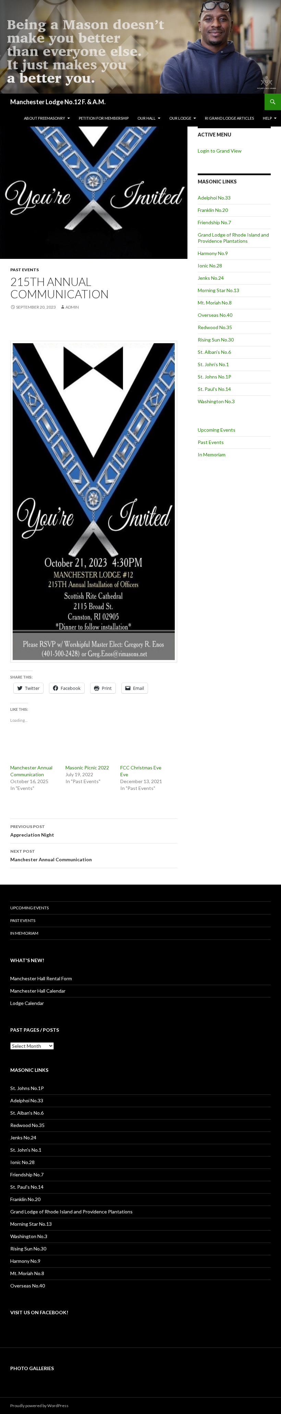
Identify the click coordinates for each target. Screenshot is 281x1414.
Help (267, 118)
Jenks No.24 (211, 278)
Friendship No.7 (214, 222)
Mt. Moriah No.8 (215, 302)
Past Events (24, 269)
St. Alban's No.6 (214, 352)
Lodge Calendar (27, 1003)
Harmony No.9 (213, 253)
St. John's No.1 (213, 364)
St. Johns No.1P (214, 377)
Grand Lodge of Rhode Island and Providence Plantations (233, 238)
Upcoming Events (216, 430)
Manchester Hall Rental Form (41, 978)
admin (72, 307)
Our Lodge (180, 118)
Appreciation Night (32, 831)
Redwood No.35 (215, 327)
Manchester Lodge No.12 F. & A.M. (58, 102)
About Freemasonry (44, 118)
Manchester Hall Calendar (37, 991)
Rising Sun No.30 (216, 340)
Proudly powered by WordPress (39, 1405)
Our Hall (146, 118)
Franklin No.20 (213, 210)
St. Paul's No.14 (214, 389)
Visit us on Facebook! (39, 1312)
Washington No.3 (216, 401)
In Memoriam (211, 454)
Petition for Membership (104, 118)
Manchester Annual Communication (51, 855)
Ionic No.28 (210, 265)
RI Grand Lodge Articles (229, 118)
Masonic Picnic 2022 (87, 767)
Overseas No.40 (215, 315)
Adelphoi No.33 (214, 198)
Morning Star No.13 (218, 290)
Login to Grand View (220, 151)
